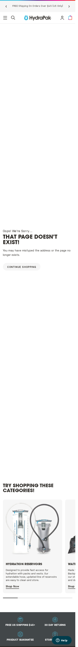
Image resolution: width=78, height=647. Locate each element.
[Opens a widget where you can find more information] (62, 640)
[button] (70, 18)
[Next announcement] (69, 6)
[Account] (62, 18)
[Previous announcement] (6, 6)
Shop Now (12, 585)
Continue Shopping (21, 267)
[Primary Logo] (37, 17)
